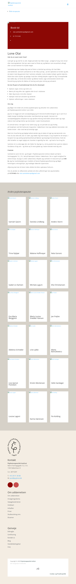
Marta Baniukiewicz (56, 351)
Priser (10, 511)
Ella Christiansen (58, 285)
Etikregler (11, 531)
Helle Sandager (57, 383)
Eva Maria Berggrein (13, 317)
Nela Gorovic (56, 253)
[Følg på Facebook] (10, 484)
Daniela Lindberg (37, 222)
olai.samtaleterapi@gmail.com (30, 173)
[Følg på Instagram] (16, 484)
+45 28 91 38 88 (15, 476)
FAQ (9, 547)
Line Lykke (34, 350)
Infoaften (11, 508)
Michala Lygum (36, 285)
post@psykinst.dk (16, 478)
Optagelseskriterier (14, 502)
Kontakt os (11, 538)
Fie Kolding (55, 416)
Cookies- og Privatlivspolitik (58, 574)
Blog (9, 541)
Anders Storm (57, 222)
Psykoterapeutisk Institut (28, 561)
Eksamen (11, 517)
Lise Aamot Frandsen (13, 384)
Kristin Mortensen (37, 383)
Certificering (12, 535)
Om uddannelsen (13, 496)
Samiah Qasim (15, 222)
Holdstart (11, 505)
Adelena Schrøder (16, 350)
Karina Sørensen (37, 419)
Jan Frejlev (55, 316)
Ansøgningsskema (14, 499)
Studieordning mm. (14, 514)
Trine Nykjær (14, 253)
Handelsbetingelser (14, 544)
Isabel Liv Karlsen (16, 285)
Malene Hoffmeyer (37, 253)
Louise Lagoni (14, 416)
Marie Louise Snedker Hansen (37, 317)
